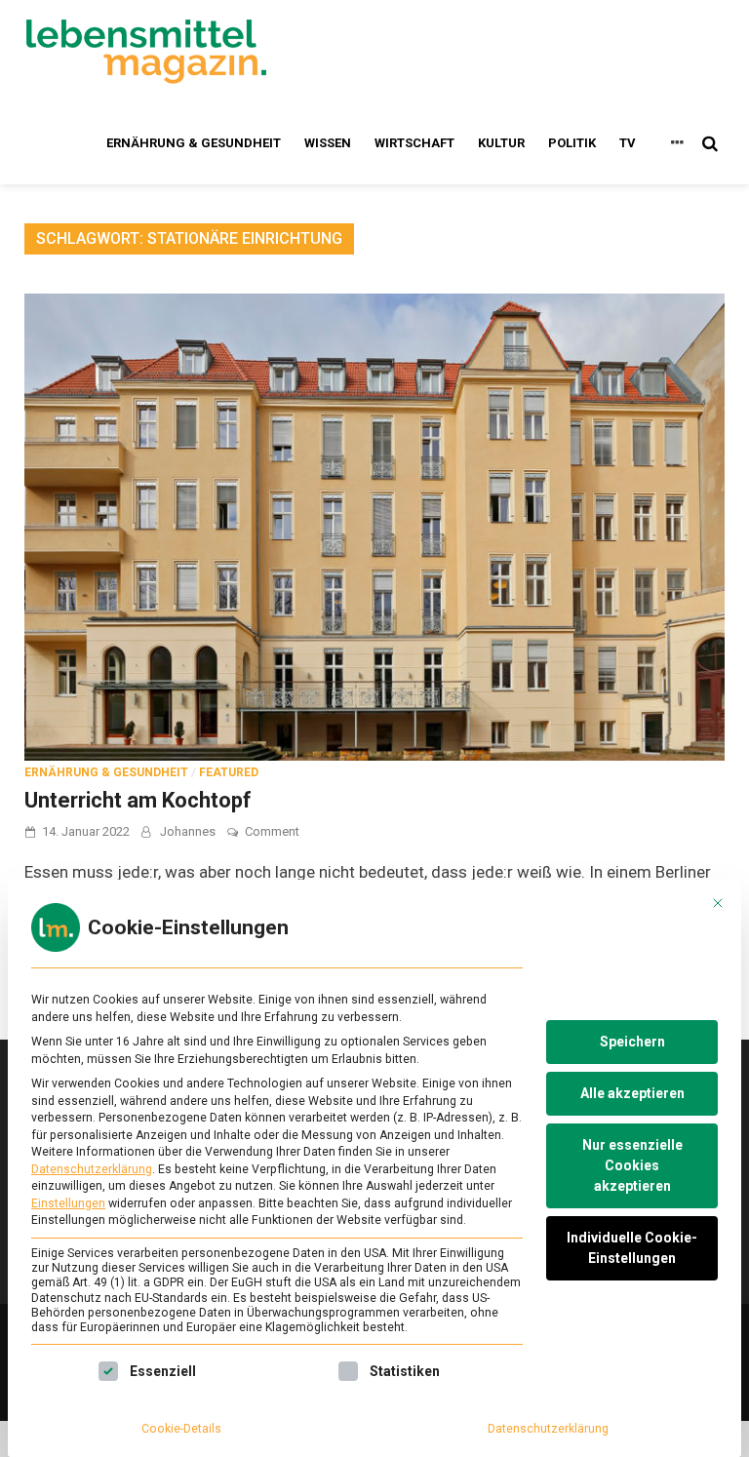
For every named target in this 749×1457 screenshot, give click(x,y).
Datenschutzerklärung (91, 1169)
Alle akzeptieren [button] (632, 1093)
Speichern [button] (632, 1041)
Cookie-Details (181, 1429)
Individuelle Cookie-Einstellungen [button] (632, 1248)
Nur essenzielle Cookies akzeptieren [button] (632, 1165)
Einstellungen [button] (68, 1203)
